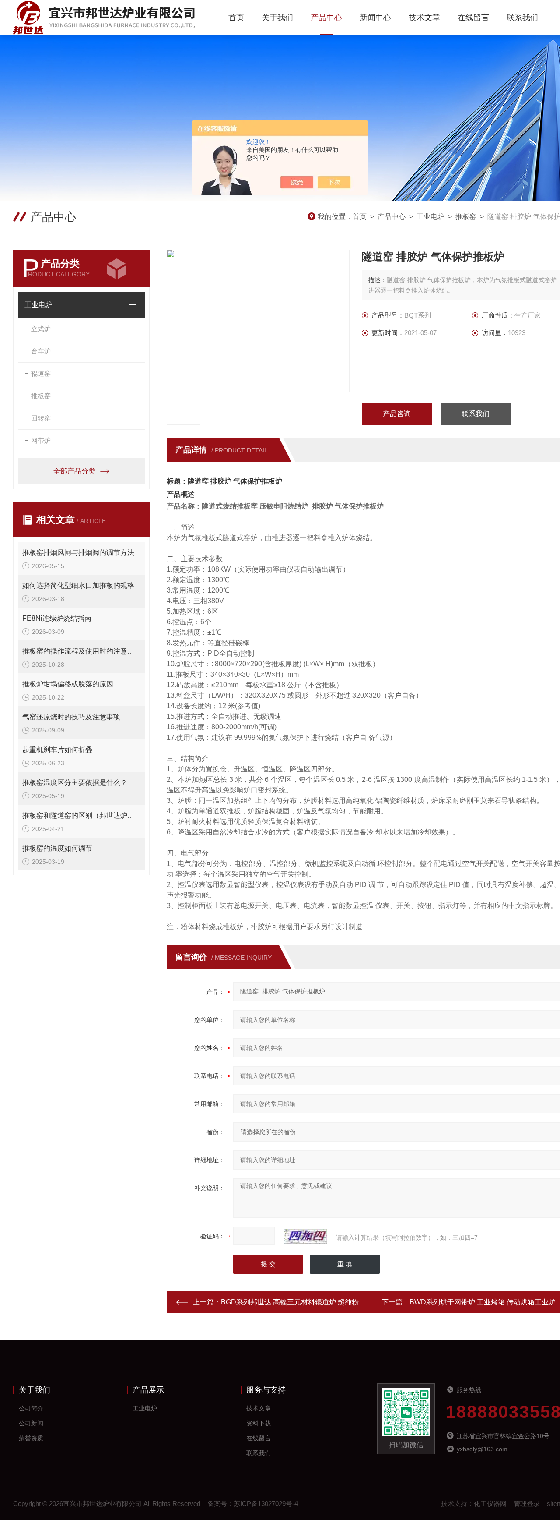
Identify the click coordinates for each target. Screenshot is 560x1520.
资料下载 (258, 1423)
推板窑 (465, 216)
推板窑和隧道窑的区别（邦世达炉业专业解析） (81, 815)
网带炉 (41, 440)
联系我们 (522, 17)
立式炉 (41, 328)
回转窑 (41, 418)
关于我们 (277, 17)
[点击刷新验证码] (305, 1236)
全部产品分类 (74, 471)
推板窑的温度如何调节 (57, 848)
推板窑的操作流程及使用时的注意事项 (81, 651)
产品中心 (326, 17)
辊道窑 (41, 373)
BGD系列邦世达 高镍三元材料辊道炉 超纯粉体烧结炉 (304, 1302)
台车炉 (41, 351)
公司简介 (31, 1408)
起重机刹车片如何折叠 (57, 749)
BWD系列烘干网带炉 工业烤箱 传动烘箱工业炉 (483, 1302)
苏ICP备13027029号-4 (266, 1503)
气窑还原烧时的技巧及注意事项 (71, 717)
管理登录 (527, 1503)
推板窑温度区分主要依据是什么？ (74, 782)
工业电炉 (430, 216)
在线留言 (473, 17)
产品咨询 (397, 413)
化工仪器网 (490, 1503)
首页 (236, 17)
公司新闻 (31, 1423)
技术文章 (424, 17)
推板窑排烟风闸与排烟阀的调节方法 (78, 552)
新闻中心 (375, 17)
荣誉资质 (31, 1438)
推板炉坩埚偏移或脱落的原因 (67, 684)
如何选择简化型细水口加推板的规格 (78, 585)
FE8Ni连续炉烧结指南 (56, 618)
